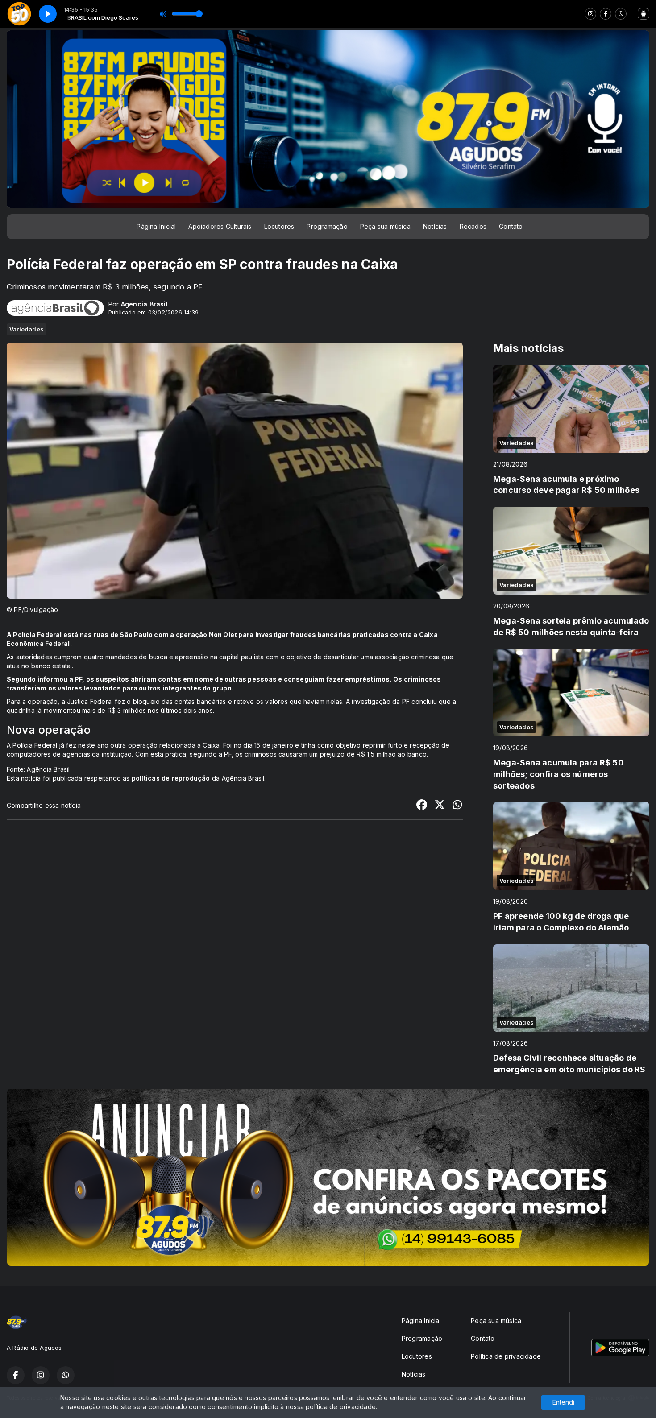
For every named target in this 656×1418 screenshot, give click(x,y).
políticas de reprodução (171, 778)
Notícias (435, 226)
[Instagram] (590, 14)
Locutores (279, 226)
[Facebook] (605, 14)
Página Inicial (156, 226)
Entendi (563, 1402)
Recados (473, 226)
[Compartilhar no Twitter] (439, 805)
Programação (327, 226)
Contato (511, 226)
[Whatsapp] (621, 14)
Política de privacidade (506, 1356)
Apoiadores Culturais (219, 226)
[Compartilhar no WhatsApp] (457, 805)
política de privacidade (341, 1406)
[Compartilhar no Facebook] (421, 805)
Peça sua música (385, 226)
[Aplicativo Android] (643, 14)
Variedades (26, 329)
